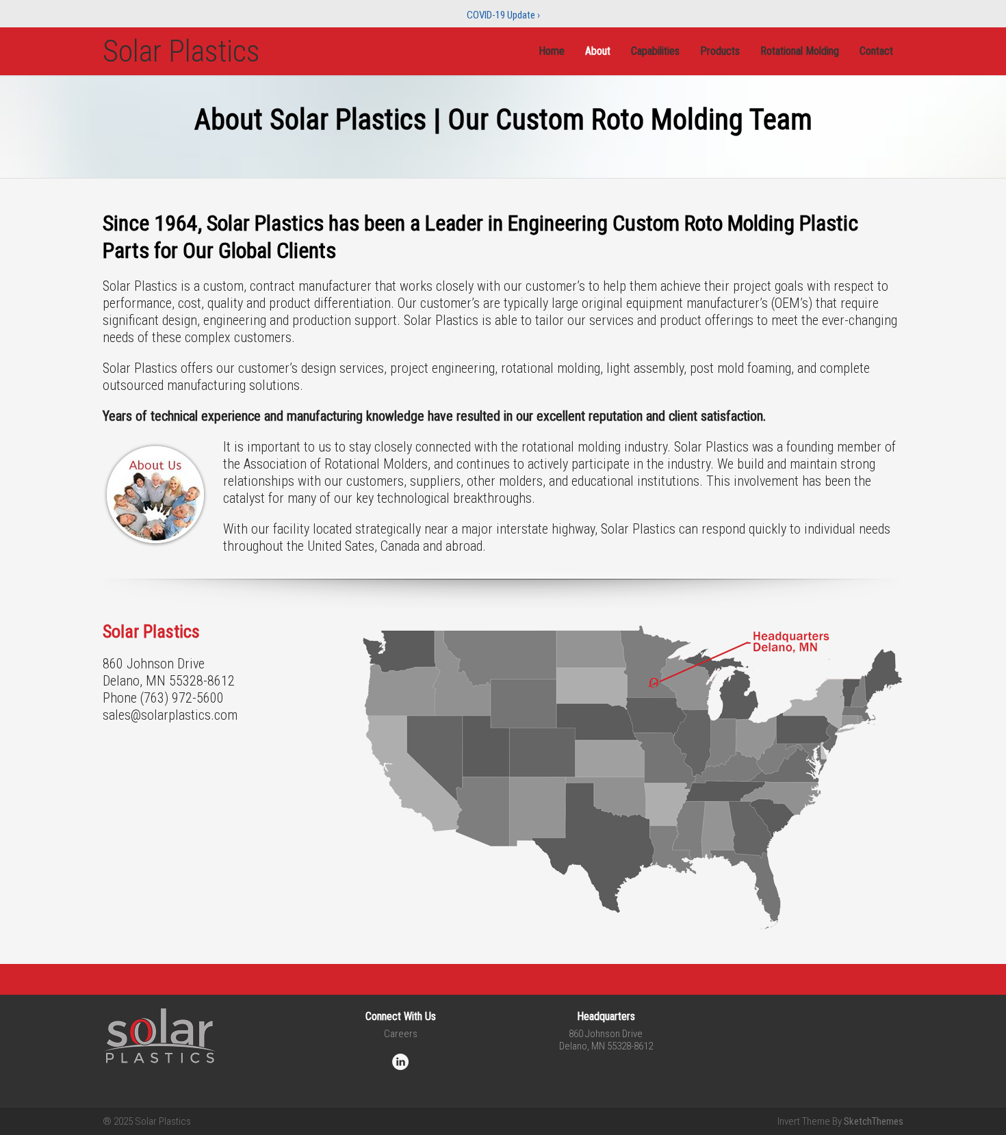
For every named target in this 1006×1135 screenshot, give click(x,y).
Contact (876, 50)
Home (552, 50)
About (597, 50)
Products (720, 50)
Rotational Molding (799, 50)
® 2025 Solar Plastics (147, 1121)
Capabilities (655, 50)
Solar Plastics (181, 51)
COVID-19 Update (503, 15)
